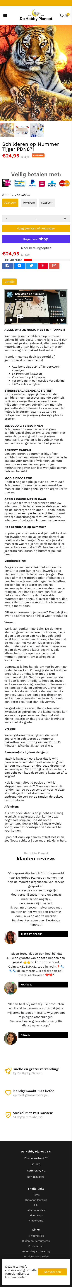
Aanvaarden (52, 1272)
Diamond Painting (36, 1199)
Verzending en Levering (36, 1251)
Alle (36, 1205)
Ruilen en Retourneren (36, 1240)
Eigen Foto (36, 1215)
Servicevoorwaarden (36, 1256)
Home (36, 1194)
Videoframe (36, 1220)
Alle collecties (36, 1210)
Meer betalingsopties (36, 248)
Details (9, 281)
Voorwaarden (36, 1246)
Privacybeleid (36, 1235)
